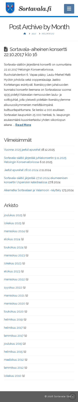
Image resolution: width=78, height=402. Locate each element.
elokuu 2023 (12, 271)
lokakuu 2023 (12, 263)
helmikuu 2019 (13, 319)
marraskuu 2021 (14, 295)
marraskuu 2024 (14, 231)
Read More (23, 124)
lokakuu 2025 (12, 223)
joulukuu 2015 (13, 343)
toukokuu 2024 (13, 247)
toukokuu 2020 (14, 311)
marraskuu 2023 (14, 255)
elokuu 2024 (12, 239)
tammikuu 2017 (13, 335)
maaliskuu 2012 (14, 359)
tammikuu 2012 (14, 367)
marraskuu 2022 (14, 279)
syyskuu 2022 (13, 287)
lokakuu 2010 (12, 375)
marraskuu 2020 (14, 303)
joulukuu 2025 (13, 215)
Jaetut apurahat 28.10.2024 (21, 170)
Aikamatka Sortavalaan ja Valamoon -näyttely (32, 190)
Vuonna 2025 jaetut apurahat (22, 149)
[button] (69, 8)
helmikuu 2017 (13, 327)
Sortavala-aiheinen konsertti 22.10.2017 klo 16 (35, 52)
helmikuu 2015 (13, 351)
